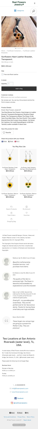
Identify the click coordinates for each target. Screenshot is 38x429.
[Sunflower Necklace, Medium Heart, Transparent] (9, 183)
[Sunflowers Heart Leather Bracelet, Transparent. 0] (19, 31)
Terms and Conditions (10, 417)
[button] (7, 132)
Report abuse (27, 420)
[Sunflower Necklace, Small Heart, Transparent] (9, 157)
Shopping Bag (11, 221)
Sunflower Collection (14, 51)
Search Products (11, 209)
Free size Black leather (11, 74)
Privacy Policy (21, 417)
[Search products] (33, 11)
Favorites (27, 215)
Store (3, 51)
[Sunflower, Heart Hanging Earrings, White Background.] (28, 157)
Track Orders (11, 215)
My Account (26, 209)
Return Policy (30, 417)
